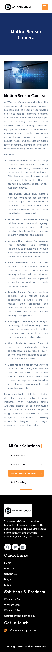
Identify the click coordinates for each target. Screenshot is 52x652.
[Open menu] (45, 7)
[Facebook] (7, 547)
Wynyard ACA (18, 455)
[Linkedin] (22, 547)
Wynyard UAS (18, 464)
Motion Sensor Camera (23, 473)
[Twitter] (15, 547)
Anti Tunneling (18, 482)
